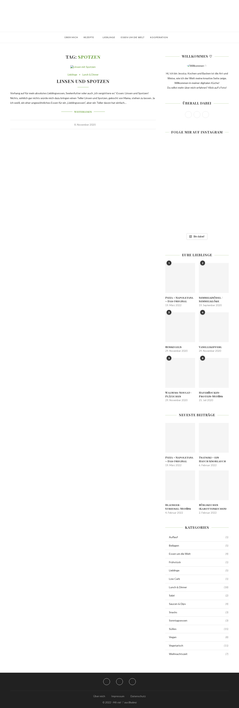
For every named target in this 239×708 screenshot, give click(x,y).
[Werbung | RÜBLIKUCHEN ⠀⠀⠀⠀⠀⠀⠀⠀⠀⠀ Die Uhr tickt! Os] (197, 156)
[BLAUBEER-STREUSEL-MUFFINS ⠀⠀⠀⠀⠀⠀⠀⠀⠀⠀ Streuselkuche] (175, 156)
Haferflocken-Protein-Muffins (211, 394)
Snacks (198, 612)
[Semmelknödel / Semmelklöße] (214, 278)
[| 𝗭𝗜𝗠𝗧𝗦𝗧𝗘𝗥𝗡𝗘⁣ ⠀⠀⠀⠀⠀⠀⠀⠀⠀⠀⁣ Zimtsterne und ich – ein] (197, 186)
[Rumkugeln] (180, 327)
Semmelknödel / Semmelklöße (211, 299)
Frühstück (198, 562)
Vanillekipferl (210, 347)
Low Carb (198, 578)
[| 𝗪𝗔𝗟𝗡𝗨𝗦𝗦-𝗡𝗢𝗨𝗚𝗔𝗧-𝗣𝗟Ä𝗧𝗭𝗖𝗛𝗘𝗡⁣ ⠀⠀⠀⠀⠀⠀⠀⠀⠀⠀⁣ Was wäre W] (175, 216)
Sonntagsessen (198, 620)
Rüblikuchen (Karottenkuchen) (212, 506)
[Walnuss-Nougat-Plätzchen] (180, 373)
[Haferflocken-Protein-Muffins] (214, 373)
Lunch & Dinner (90, 74)
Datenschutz (138, 696)
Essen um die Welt (133, 37)
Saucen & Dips (198, 603)
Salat (198, 595)
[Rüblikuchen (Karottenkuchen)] (214, 485)
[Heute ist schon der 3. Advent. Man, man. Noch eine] (219, 156)
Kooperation (159, 37)
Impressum (117, 696)
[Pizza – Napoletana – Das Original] (180, 278)
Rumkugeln (173, 347)
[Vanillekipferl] (214, 327)
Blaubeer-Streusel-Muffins (178, 506)
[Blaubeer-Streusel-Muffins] (180, 485)
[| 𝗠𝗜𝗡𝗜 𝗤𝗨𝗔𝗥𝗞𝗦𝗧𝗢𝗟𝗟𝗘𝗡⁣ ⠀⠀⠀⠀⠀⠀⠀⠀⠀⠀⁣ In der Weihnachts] (175, 186)
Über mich (71, 37)
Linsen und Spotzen (83, 81)
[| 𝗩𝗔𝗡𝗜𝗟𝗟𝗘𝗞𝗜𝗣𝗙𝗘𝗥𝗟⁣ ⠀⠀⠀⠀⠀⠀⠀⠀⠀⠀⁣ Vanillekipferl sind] (219, 216)
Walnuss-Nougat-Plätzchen (178, 394)
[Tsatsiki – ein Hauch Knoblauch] (214, 438)
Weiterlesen (83, 111)
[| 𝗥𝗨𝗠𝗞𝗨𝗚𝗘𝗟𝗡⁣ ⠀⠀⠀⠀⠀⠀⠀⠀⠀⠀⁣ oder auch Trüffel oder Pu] (197, 216)
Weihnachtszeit (198, 653)
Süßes (198, 628)
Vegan (198, 637)
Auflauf (198, 537)
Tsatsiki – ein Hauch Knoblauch (212, 459)
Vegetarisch (198, 645)
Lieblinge (109, 37)
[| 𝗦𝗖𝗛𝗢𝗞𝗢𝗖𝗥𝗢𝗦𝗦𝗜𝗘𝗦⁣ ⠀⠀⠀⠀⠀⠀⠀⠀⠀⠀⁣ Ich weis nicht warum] (219, 186)
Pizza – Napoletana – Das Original (179, 299)
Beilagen (198, 545)
